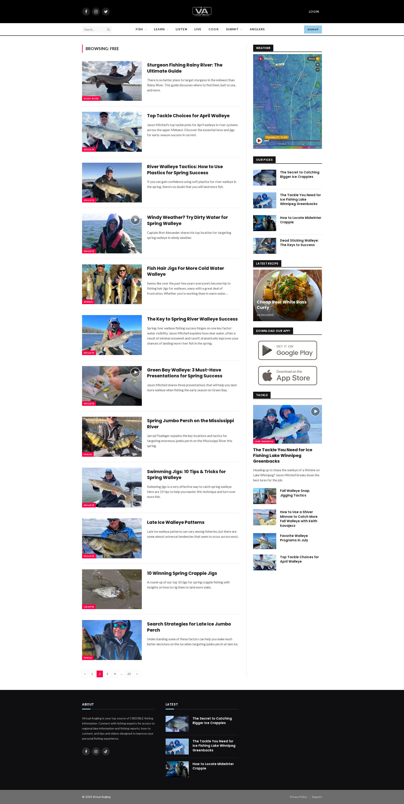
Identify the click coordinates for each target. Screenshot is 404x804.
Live (197, 29)
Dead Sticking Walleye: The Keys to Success (299, 242)
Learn (159, 29)
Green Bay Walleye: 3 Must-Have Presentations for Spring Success (184, 373)
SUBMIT (232, 29)
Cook (214, 29)
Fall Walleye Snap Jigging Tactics (295, 493)
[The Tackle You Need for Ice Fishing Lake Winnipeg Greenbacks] (264, 200)
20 (129, 674)
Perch (88, 454)
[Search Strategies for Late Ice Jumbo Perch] (112, 640)
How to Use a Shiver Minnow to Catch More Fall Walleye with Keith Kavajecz (299, 519)
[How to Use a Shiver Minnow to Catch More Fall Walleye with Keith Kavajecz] (264, 517)
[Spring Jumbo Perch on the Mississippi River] (112, 437)
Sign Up (313, 29)
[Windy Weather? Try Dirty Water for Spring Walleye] (112, 233)
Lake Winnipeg (264, 441)
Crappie (89, 606)
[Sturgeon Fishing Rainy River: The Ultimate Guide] (112, 81)
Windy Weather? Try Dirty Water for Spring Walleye (187, 220)
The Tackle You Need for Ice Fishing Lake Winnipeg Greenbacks (300, 199)
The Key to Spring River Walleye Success (192, 319)
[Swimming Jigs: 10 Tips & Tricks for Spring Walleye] (112, 487)
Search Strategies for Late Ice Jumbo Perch (189, 627)
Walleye (89, 149)
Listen (181, 29)
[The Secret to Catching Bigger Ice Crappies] (264, 178)
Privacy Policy (298, 797)
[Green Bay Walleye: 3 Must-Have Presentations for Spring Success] (112, 386)
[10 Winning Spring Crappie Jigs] (112, 589)
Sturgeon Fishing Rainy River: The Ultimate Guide (184, 68)
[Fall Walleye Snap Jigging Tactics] (264, 496)
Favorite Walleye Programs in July (294, 538)
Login (314, 11)
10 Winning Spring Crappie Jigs (182, 573)
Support (317, 797)
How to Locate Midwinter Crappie (300, 220)
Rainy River (91, 98)
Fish (139, 29)
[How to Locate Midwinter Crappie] (264, 223)
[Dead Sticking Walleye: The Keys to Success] (264, 246)
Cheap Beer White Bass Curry (282, 305)
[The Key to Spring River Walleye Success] (112, 335)
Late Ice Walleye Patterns (176, 522)
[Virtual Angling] (202, 11)
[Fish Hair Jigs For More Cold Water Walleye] (112, 284)
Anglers (257, 29)
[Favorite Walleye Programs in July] (264, 541)
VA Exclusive (265, 315)
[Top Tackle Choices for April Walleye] (112, 132)
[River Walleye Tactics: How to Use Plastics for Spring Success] (112, 182)
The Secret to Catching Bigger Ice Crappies (299, 174)
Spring (88, 301)
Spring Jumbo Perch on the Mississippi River (190, 424)
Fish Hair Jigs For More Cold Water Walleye (185, 271)
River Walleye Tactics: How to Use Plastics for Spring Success (185, 170)
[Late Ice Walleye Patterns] (112, 538)
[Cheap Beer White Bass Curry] (287, 295)
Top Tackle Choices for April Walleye (188, 116)
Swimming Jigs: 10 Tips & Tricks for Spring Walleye (186, 475)
